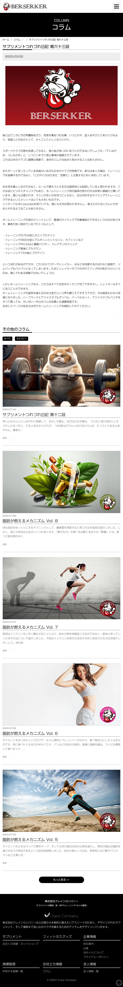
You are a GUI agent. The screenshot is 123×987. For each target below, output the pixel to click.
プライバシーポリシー (96, 957)
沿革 (85, 948)
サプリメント (12, 937)
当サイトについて (93, 953)
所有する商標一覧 (13, 971)
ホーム (6, 39)
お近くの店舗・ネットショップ (20, 944)
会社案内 (88, 944)
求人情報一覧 (91, 971)
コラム (17, 39)
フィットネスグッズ (57, 937)
